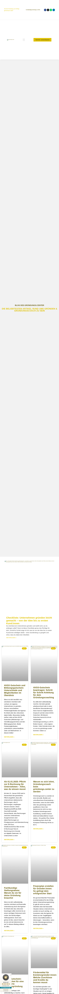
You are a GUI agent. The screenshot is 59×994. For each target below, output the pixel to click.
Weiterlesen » (11, 637)
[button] (24, 39)
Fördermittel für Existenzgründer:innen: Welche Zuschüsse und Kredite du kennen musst (45, 977)
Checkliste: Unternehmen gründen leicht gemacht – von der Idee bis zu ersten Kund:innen (29, 620)
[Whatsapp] (51, 10)
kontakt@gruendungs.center (33, 9)
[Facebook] (45, 10)
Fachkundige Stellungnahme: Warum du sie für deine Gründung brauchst (12, 893)
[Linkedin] (53, 10)
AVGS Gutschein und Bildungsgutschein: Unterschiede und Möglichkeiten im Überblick (14, 690)
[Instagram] (48, 10)
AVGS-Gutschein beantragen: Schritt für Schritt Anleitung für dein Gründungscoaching (44, 692)
